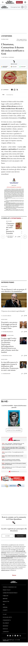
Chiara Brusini (5, 373)
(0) (26, 315)
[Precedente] (3, 237)
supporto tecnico (5, 570)
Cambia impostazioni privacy (10, 592)
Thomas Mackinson (7, 331)
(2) (19, 236)
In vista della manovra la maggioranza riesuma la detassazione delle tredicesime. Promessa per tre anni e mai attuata (10, 366)
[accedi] (25, 2)
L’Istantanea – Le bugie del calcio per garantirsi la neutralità (10, 228)
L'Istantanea (6, 36)
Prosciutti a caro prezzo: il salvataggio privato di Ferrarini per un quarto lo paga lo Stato (9, 325)
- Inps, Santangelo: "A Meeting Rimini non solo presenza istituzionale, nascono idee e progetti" (13, 444)
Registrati (20, 536)
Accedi (7, 536)
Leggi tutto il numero (14, 430)
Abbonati (19, 2)
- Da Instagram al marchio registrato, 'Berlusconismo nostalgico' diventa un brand (11, 460)
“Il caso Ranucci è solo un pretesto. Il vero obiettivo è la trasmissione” (13, 290)
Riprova (14, 575)
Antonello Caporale (7, 57)
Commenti (6, 89)
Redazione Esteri (6, 355)
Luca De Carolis (6, 315)
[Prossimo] (25, 237)
